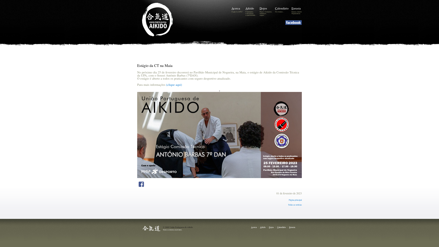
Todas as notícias (295, 204)
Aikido (249, 8)
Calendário (282, 8)
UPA (162, 25)
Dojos (263, 8)
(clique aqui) (173, 85)
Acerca (236, 8)
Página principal (295, 199)
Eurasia (296, 8)
